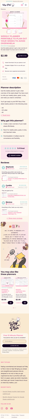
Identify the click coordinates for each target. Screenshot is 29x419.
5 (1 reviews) (11, 45)
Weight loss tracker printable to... (14, 213)
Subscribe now (15, 345)
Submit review (16, 155)
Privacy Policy (5, 352)
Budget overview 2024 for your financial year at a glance (21, 292)
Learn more (5, 302)
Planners (3, 9)
